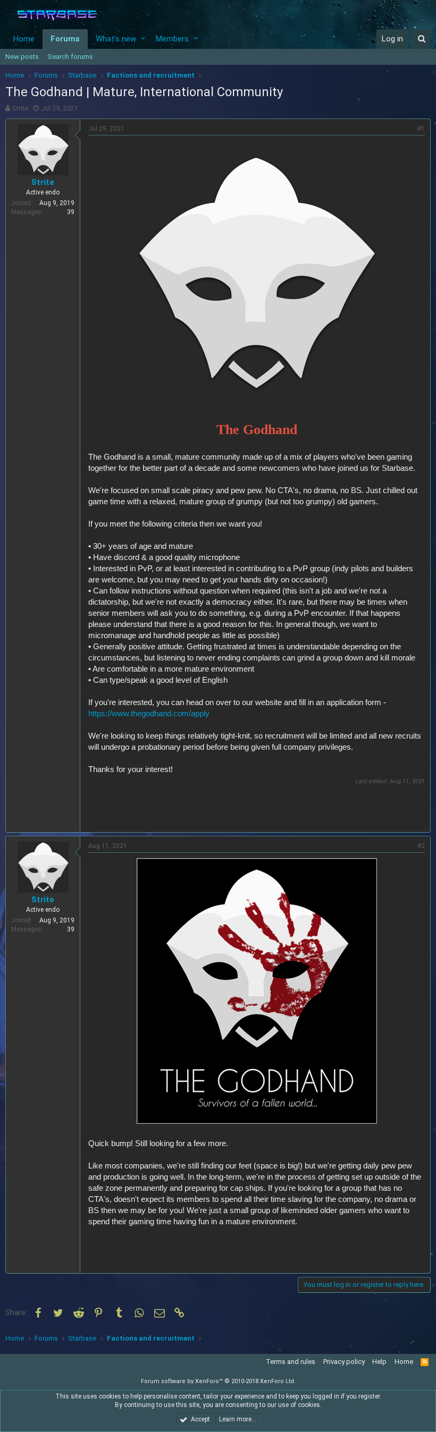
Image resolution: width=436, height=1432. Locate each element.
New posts (22, 57)
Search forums (70, 57)
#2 (421, 846)
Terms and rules (290, 1362)
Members (172, 39)
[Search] (421, 39)
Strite (20, 108)
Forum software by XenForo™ (218, 1381)
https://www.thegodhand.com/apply (148, 713)
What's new (116, 39)
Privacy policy (344, 1362)
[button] (143, 39)
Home (24, 39)
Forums (65, 39)
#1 (421, 128)
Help (379, 1362)
